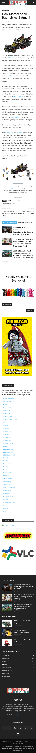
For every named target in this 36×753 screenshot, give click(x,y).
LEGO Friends (7, 431)
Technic (5, 499)
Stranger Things (8, 496)
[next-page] (6, 262)
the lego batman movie (9, 203)
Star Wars (6, 493)
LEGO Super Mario (9, 455)
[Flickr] (9, 728)
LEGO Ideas (7, 440)
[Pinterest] (20, 728)
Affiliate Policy (28, 741)
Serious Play (7, 485)
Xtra (4, 511)
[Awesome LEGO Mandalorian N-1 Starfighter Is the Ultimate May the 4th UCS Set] (7, 229)
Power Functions (8, 479)
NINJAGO (6, 476)
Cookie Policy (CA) (18, 743)
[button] (3, 2)
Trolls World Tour (9, 502)
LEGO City (6, 410)
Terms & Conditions (8, 741)
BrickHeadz (7, 407)
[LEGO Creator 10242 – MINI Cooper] (7, 623)
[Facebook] (4, 728)
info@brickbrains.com (22, 715)
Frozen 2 (6, 434)
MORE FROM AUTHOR (25, 222)
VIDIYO (5, 508)
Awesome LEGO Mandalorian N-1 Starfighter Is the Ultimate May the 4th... (24, 587)
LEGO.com (13, 188)
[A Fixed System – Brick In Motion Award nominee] (7, 632)
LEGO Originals (8, 452)
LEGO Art (6, 446)
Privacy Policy (19, 741)
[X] (31, 728)
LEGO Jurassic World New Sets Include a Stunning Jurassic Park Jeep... (24, 597)
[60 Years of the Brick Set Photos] (7, 642)
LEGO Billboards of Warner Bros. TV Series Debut (9, 213)
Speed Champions (9, 488)
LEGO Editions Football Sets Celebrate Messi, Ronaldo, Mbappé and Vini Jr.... (23, 607)
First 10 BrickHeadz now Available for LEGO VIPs (26, 212)
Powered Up (7, 482)
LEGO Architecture (9, 401)
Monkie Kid (7, 473)
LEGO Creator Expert (10, 419)
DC (4, 422)
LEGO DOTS (7, 428)
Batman (19, 133)
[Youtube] (18, 734)
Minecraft (6, 464)
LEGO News (5, 10)
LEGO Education (8, 449)
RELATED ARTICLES (9, 222)
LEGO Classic (7, 413)
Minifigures (7, 467)
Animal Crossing (8, 399)
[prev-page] (3, 262)
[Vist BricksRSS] (8, 525)
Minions (6, 470)
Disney (5, 425)
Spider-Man (7, 491)
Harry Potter (7, 437)
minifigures (11, 76)
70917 (9, 201)
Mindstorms (7, 461)
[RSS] (26, 728)
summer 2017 (16, 201)
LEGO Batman (12, 58)
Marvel (5, 458)
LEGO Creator (7, 416)
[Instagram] (15, 728)
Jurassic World (8, 443)
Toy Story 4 (6, 505)
